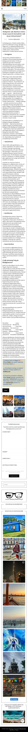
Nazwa (5, 451)
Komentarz (7, 431)
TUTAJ (9, 362)
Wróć (5, 390)
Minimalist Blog (22, 728)
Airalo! (8, 377)
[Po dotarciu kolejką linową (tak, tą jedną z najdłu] (14, 686)
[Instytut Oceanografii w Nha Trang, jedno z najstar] (14, 640)
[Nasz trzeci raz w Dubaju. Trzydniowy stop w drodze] (14, 594)
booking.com (6, 371)
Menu (25, 8)
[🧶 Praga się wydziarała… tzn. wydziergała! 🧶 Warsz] (14, 549)
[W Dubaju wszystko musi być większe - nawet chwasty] (14, 572)
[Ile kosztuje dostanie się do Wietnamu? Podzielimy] (14, 617)
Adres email (7, 458)
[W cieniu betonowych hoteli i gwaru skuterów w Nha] (14, 663)
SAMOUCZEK (9, 382)
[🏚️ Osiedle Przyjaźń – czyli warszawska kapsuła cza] (14, 526)
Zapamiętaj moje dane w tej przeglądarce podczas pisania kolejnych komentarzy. (14, 472)
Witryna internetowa (10, 465)
